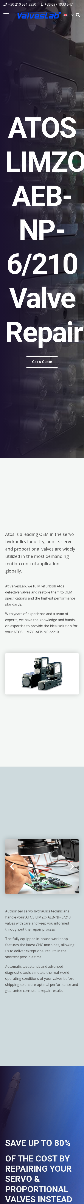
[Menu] (6, 15)
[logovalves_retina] (39, 15)
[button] (68, 15)
